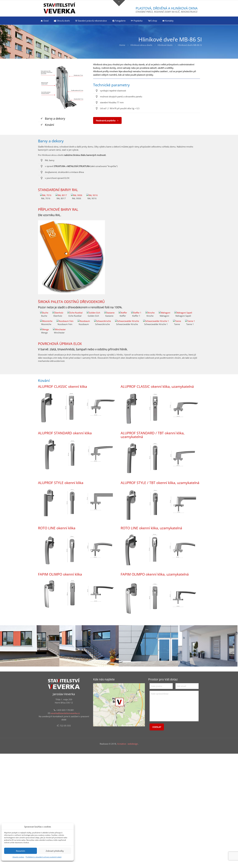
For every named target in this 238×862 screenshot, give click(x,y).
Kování (49, 125)
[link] (64, 87)
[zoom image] (64, 87)
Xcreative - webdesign (127, 743)
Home (122, 45)
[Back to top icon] (225, 856)
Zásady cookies (18, 857)
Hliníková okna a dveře (141, 45)
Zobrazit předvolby (55, 850)
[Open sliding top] (119, 3)
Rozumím (20, 850)
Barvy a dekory (55, 118)
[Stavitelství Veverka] (59, 8)
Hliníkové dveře (165, 45)
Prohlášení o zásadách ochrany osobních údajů (43, 857)
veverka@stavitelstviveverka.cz (65, 713)
